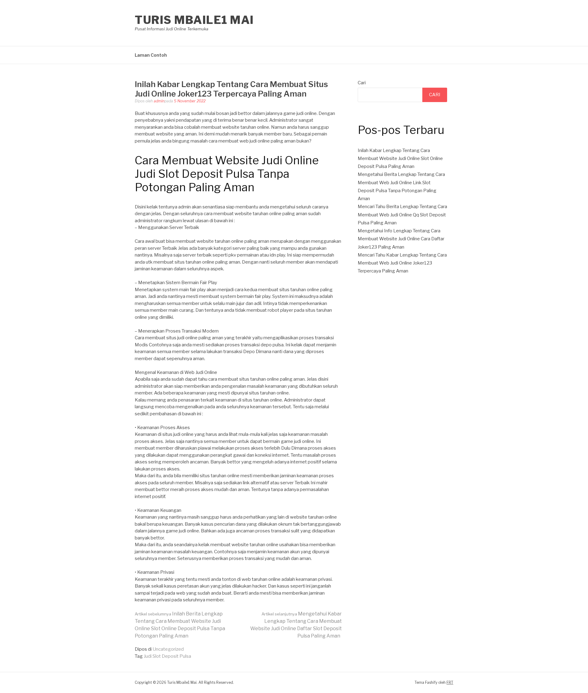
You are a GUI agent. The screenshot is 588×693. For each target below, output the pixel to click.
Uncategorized (168, 649)
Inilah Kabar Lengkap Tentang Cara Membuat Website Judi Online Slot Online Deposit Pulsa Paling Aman (400, 158)
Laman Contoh (151, 55)
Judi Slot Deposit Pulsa (167, 656)
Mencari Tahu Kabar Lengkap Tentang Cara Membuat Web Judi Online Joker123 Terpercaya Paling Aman (402, 263)
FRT (450, 682)
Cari (362, 83)
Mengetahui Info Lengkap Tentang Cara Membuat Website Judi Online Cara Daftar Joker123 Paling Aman (401, 239)
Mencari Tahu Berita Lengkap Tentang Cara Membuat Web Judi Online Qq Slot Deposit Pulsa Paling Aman (402, 215)
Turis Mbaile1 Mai (194, 20)
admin (159, 101)
